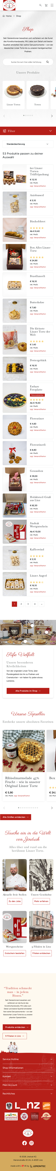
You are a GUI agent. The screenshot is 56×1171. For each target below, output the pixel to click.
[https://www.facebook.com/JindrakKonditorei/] (24, 1143)
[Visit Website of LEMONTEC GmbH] (38, 1166)
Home (9, 16)
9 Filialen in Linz (13, 1036)
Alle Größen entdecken (14, 817)
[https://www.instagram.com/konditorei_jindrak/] (31, 1143)
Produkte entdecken (15, 1027)
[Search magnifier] (47, 62)
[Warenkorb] (46, 5)
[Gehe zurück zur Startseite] (28, 1133)
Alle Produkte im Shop (26, 691)
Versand (37, 186)
